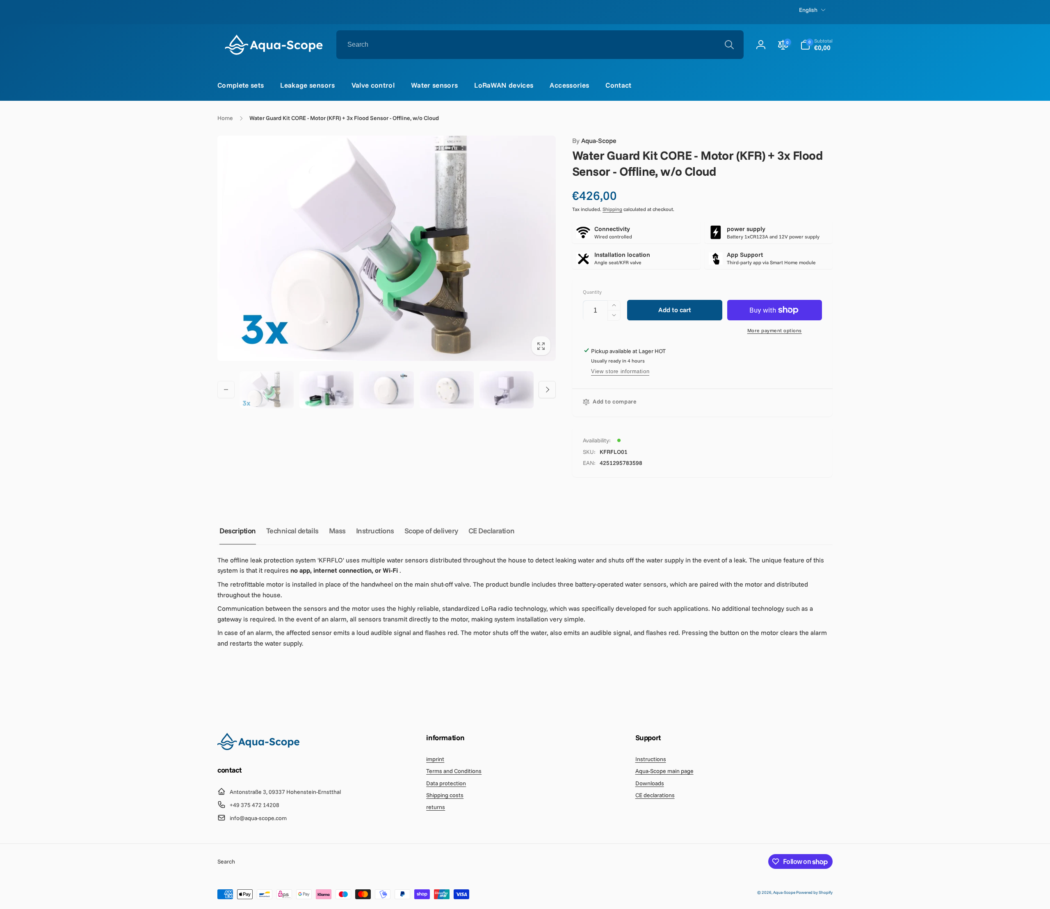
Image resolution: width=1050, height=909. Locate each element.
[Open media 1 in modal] (386, 248)
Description (237, 530)
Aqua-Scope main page (664, 771)
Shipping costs (444, 795)
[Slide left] (226, 389)
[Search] (729, 44)
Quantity (592, 292)
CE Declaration (491, 530)
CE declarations (655, 795)
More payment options (774, 330)
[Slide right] (547, 389)
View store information (620, 371)
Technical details (292, 530)
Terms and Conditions (454, 771)
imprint (435, 759)
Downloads (649, 783)
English (808, 10)
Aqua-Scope (594, 140)
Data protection (446, 783)
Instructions (375, 530)
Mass (337, 530)
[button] (816, 45)
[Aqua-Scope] (258, 748)
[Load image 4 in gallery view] (447, 389)
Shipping (612, 209)
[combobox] (540, 44)
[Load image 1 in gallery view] (267, 389)
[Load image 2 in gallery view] (326, 389)
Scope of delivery (431, 530)
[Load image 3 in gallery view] (386, 389)
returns (435, 807)
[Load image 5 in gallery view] (506, 389)
